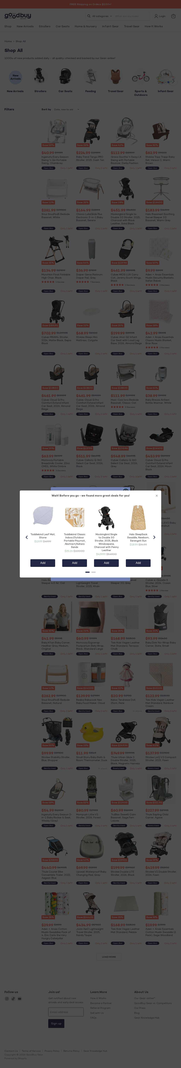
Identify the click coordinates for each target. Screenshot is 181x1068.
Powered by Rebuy (90, 580)
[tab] (87, 572)
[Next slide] (154, 537)
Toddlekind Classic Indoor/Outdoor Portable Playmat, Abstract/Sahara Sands (74, 540)
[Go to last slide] (26, 537)
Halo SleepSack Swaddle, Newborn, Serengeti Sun (138, 537)
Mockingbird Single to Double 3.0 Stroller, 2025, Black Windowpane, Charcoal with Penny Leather (106, 542)
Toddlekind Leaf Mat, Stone (42, 536)
